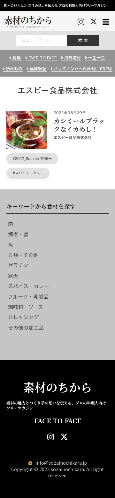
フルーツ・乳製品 (28, 296)
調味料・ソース (25, 307)
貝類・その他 (23, 255)
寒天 (13, 275)
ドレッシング (23, 317)
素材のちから (57, 387)
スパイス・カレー (28, 286)
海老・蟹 (18, 234)
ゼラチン (18, 265)
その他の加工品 (26, 327)
